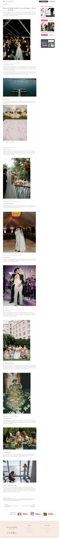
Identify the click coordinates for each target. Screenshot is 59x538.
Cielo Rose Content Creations (10, 483)
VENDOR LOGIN (47, 532)
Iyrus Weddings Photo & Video (10, 97)
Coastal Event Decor (12, 147)
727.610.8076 (47, 527)
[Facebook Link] (10, 533)
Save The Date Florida (12, 255)
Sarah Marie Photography (9, 450)
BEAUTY (4, 6)
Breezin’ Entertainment (16, 201)
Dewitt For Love (8, 61)
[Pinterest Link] (12, 533)
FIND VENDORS (29, 527)
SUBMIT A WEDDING (52, 1)
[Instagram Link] (8, 533)
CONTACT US (47, 531)
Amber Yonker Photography (10, 414)
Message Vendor (44, 20)
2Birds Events (11, 201)
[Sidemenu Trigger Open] (4, 1)
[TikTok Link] (16, 533)
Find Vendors (43, 1)
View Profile (51, 20)
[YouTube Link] (14, 533)
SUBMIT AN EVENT (29, 531)
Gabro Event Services (19, 255)
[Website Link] (12, 529)
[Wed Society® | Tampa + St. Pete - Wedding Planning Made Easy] (10, 1)
